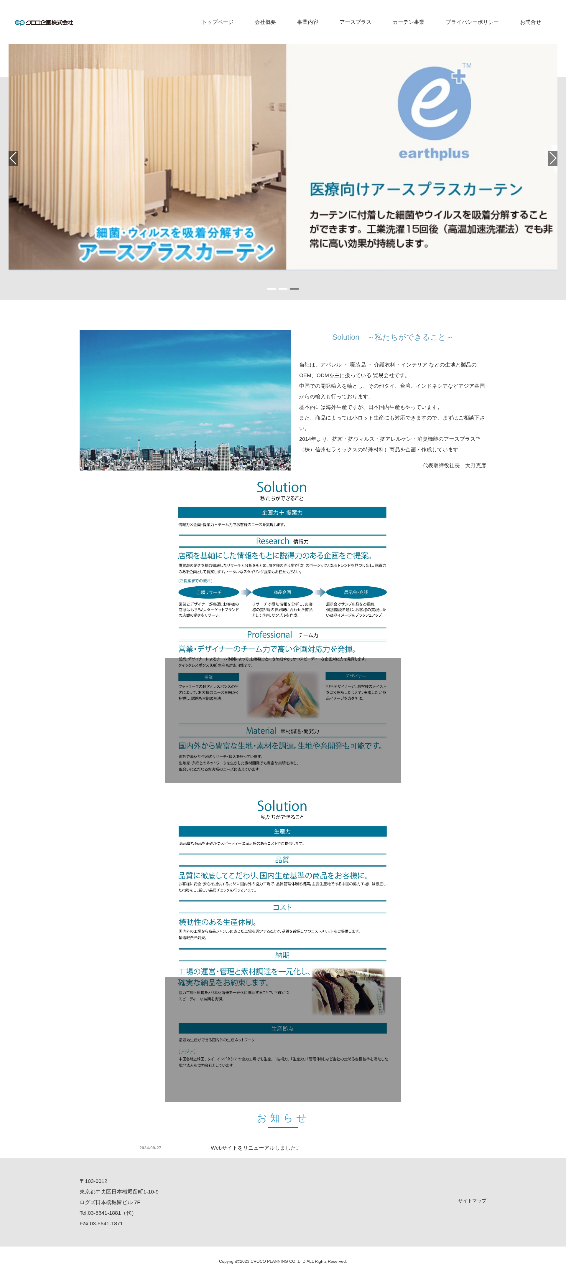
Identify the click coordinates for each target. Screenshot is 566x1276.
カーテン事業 (408, 22)
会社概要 (265, 22)
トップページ (217, 22)
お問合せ (530, 22)
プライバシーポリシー (472, 22)
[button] (271, 289)
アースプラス (355, 22)
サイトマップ (472, 1200)
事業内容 (307, 22)
